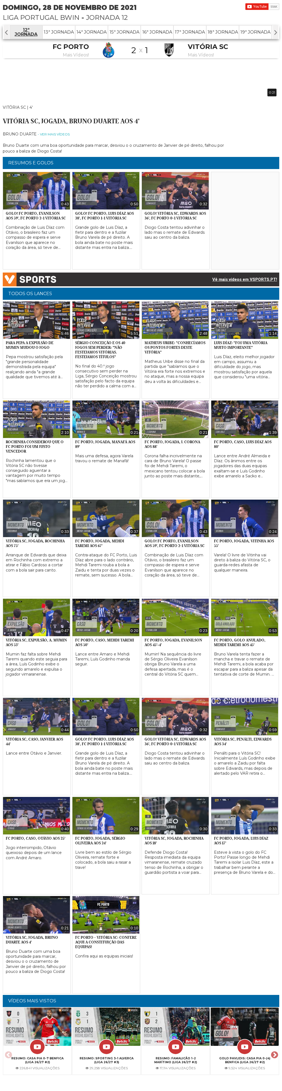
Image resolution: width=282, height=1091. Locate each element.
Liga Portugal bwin (41, 17)
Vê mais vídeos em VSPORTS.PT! (244, 279)
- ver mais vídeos (54, 134)
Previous (7, 1053)
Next (273, 1053)
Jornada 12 (107, 17)
